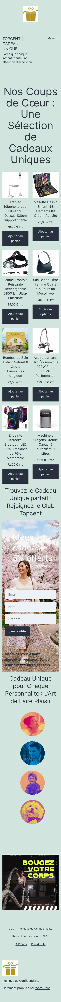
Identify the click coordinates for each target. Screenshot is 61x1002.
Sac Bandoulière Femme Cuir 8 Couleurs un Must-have (45, 286)
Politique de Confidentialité (20, 980)
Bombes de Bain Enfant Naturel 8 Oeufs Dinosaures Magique (15, 367)
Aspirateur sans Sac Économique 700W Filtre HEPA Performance (45, 367)
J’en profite (17, 631)
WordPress (42, 988)
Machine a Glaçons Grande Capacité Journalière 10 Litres (45, 444)
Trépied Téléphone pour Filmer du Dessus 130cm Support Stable (15, 211)
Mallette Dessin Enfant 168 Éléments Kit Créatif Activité (45, 209)
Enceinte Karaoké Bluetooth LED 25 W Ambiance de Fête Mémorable (15, 447)
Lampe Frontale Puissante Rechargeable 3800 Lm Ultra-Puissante (15, 289)
